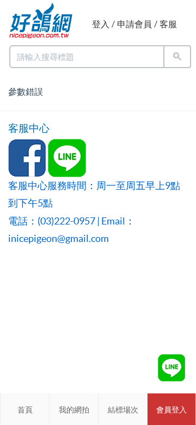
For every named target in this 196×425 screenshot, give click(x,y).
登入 (100, 24)
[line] (171, 367)
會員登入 (171, 409)
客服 (168, 24)
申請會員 (134, 24)
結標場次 (123, 409)
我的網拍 (74, 409)
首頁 (25, 409)
